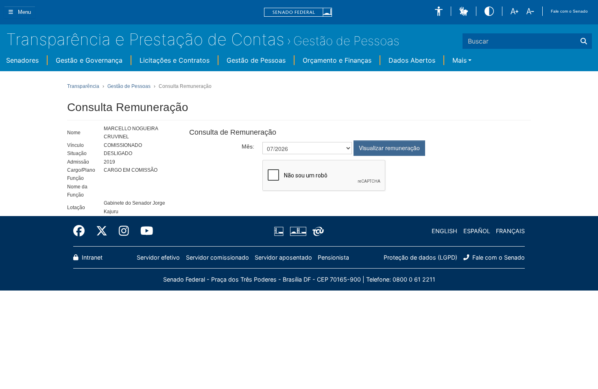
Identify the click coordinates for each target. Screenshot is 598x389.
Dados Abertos (411, 60)
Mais (459, 60)
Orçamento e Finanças (337, 60)
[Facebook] (81, 231)
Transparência (83, 86)
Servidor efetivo (158, 257)
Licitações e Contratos (175, 60)
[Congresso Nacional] (297, 231)
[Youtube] (144, 231)
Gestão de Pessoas (346, 40)
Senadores (22, 60)
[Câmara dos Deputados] (280, 231)
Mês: (248, 146)
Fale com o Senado (569, 11)
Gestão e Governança (89, 60)
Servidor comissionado (217, 257)
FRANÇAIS (510, 230)
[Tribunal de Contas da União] (317, 231)
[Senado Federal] (298, 12)
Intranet (91, 257)
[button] (439, 11)
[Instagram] (124, 231)
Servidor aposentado (283, 257)
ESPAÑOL (476, 230)
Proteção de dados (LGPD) (420, 257)
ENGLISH (444, 230)
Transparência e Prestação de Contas (145, 39)
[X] (101, 231)
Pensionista (333, 257)
